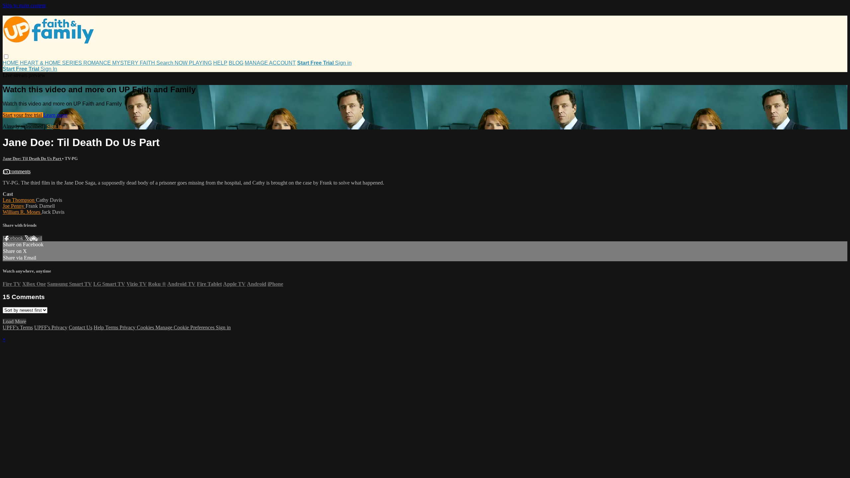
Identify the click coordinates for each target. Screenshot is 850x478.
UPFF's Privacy (50, 327)
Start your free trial (23, 115)
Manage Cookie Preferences (185, 327)
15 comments (17, 171)
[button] (6, 56)
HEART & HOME (41, 63)
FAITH (148, 63)
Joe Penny (14, 206)
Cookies (146, 327)
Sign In (49, 69)
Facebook (14, 238)
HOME (11, 63)
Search (165, 63)
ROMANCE (97, 63)
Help (99, 327)
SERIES (72, 63)
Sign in (343, 63)
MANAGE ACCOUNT (270, 63)
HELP (220, 63)
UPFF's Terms (18, 327)
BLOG (236, 63)
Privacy (128, 327)
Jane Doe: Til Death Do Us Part (32, 158)
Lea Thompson (19, 200)
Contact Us (80, 327)
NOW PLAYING (193, 63)
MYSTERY (126, 63)
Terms (112, 327)
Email (36, 238)
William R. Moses (22, 212)
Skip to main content (24, 5)
